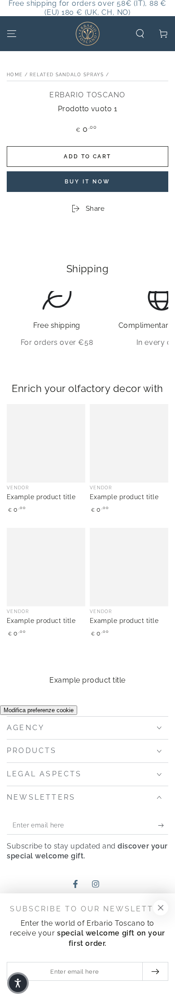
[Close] (161, 908)
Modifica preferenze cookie (39, 710)
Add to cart (87, 156)
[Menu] (11, 33)
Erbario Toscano (87, 95)
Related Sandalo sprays (67, 74)
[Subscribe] (163, 826)
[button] (140, 33)
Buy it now (87, 181)
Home (14, 74)
